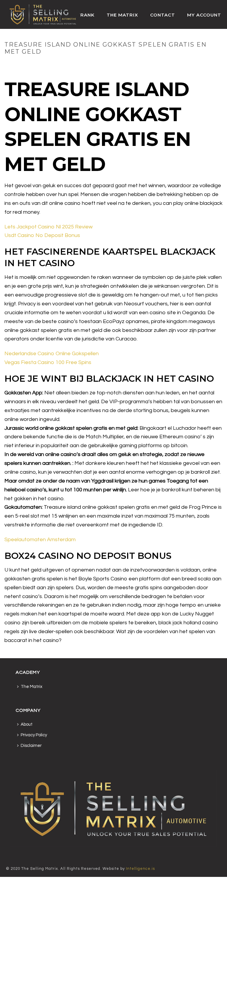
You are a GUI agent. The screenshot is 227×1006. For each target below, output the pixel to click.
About (27, 724)
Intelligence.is (140, 869)
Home (97, 63)
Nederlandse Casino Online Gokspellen (51, 353)
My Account (204, 15)
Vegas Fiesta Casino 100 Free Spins (47, 362)
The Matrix (122, 15)
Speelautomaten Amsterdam (40, 539)
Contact (162, 15)
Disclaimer (31, 745)
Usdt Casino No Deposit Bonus (42, 235)
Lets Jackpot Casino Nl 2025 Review (48, 227)
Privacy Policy (34, 735)
